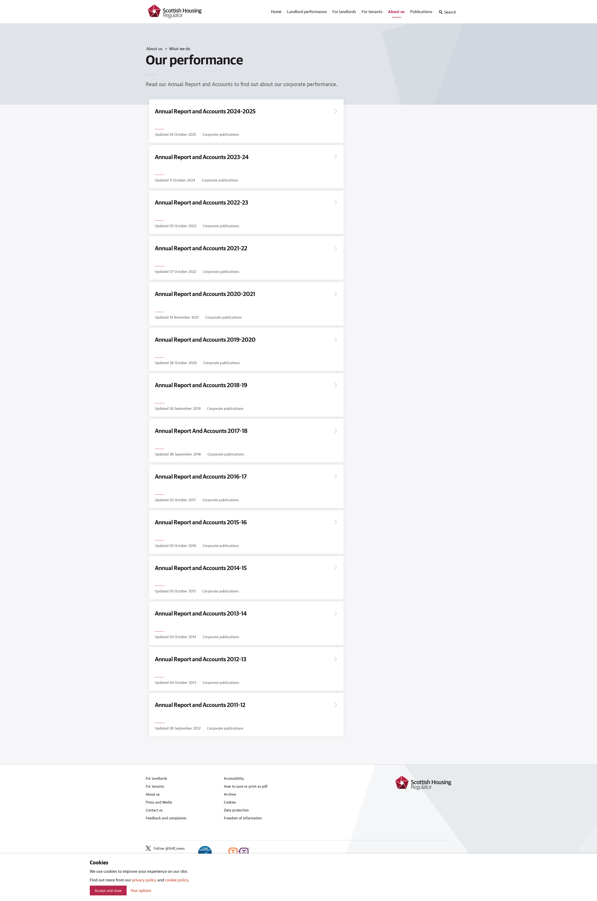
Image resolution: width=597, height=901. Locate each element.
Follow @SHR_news (169, 848)
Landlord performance (307, 11)
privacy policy (144, 879)
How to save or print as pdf (245, 786)
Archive (230, 794)
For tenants (372, 11)
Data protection (236, 810)
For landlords (344, 11)
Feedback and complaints (166, 818)
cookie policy (176, 879)
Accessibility (234, 778)
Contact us (154, 810)
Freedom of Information (243, 818)
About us (396, 11)
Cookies (230, 802)
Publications (421, 11)
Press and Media (159, 802)
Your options (140, 890)
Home (276, 11)
